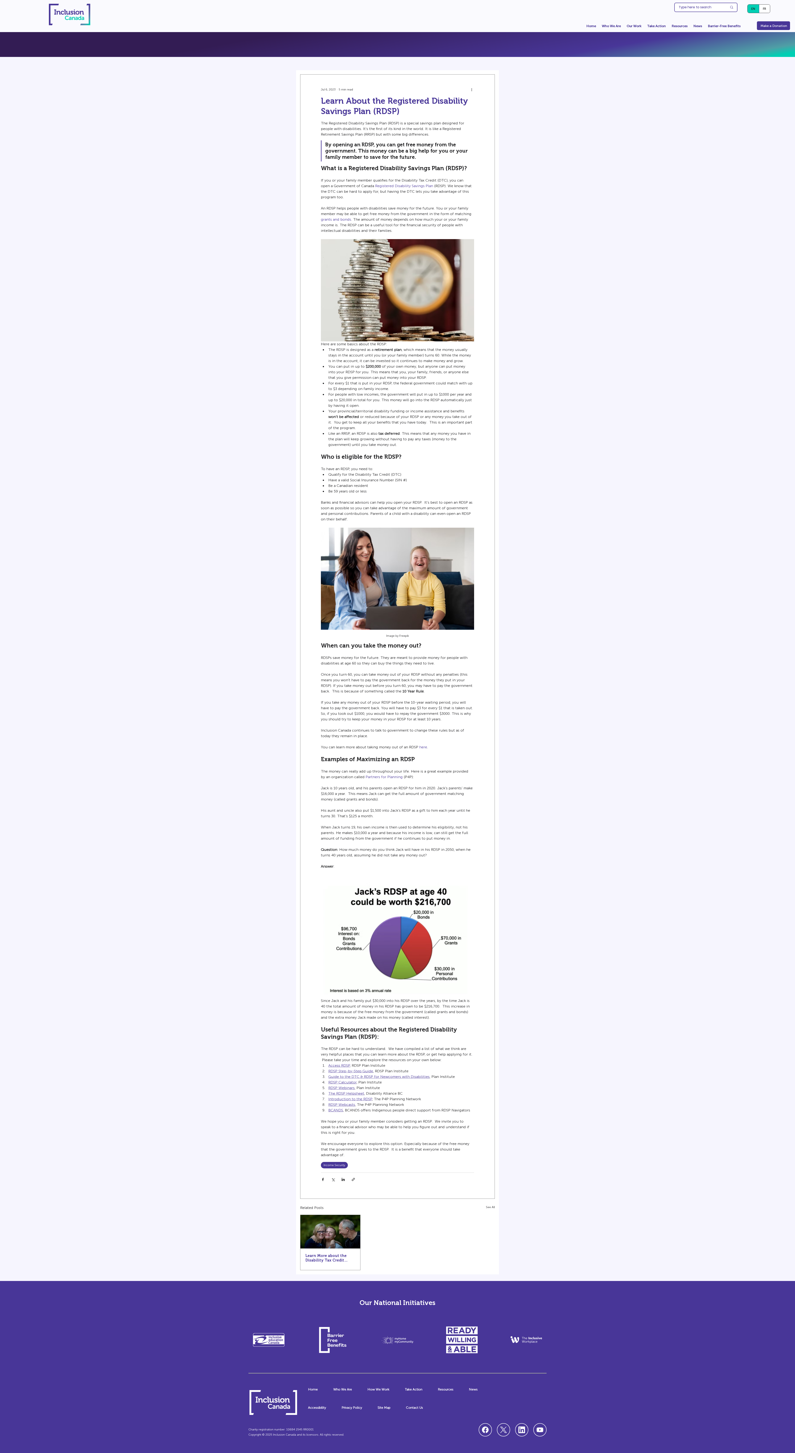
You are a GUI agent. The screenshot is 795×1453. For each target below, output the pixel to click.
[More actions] (471, 89)
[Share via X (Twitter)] (333, 1179)
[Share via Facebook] (323, 1179)
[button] (611, 26)
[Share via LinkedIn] (343, 1179)
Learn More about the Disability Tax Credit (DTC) (326, 1258)
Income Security (334, 1165)
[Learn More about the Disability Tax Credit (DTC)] (330, 1231)
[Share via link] (353, 1179)
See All (490, 1207)
